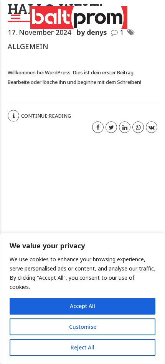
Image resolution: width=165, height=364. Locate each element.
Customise (82, 326)
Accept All (82, 306)
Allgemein (28, 46)
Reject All (82, 347)
